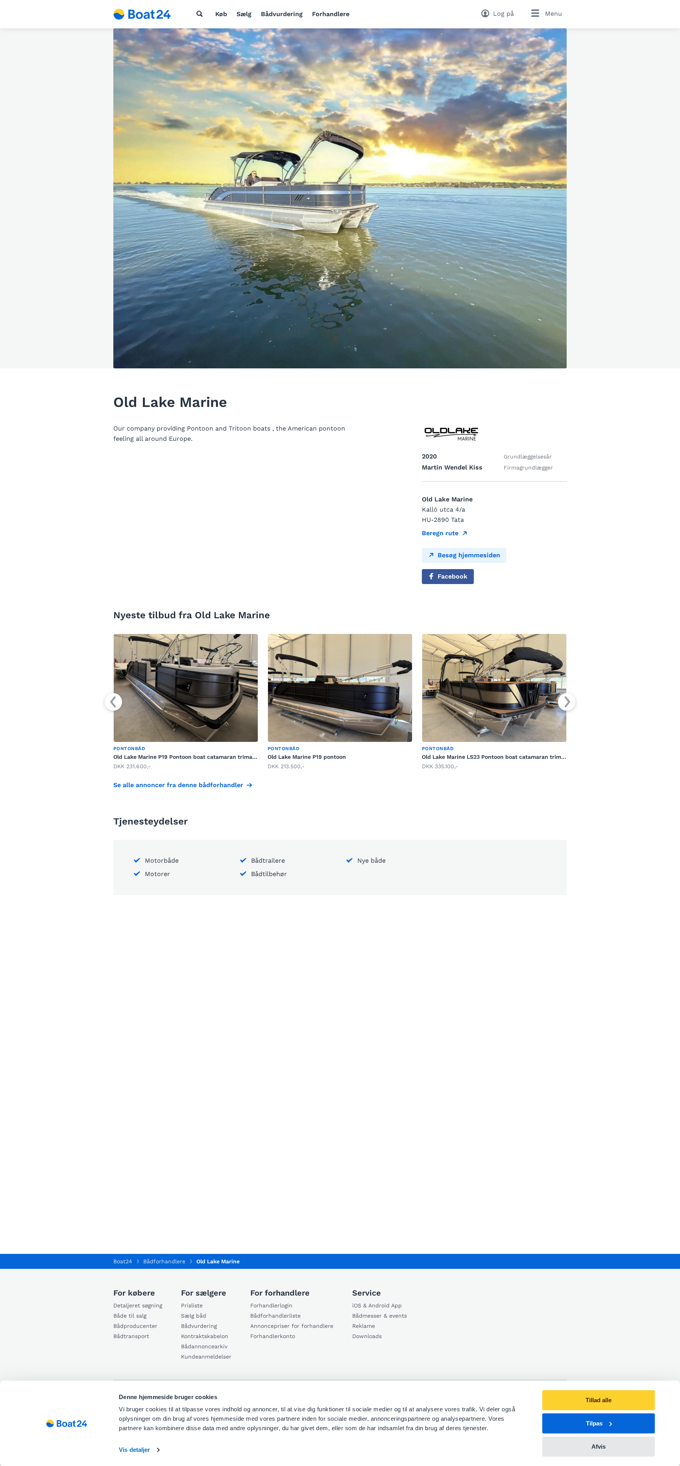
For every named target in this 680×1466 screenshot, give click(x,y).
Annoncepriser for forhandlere (291, 1326)
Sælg (244, 14)
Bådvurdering (282, 14)
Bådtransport (131, 1336)
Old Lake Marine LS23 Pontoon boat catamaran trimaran (497, 757)
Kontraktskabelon (204, 1336)
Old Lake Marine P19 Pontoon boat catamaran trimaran (187, 757)
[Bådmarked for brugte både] (142, 14)
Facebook (453, 576)
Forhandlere (330, 14)
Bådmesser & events (379, 1316)
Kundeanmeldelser (206, 1356)
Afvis (598, 1446)
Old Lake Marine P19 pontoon (307, 757)
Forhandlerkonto (272, 1336)
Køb (221, 14)
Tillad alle (599, 1400)
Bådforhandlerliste (275, 1316)
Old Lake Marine (218, 1261)
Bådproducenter (135, 1326)
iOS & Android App (377, 1305)
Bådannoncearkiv (204, 1346)
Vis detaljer (134, 1450)
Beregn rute (440, 533)
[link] (185, 702)
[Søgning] (201, 14)
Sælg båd (193, 1316)
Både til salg (129, 1316)
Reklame (363, 1326)
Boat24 (122, 1261)
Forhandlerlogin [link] (271, 1305)
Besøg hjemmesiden (469, 555)
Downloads (367, 1336)
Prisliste (192, 1305)
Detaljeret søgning (137, 1305)
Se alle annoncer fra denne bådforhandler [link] (178, 785)
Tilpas (594, 1423)
